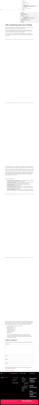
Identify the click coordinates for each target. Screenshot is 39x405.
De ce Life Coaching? (25, 3)
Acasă (22, 12)
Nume (6, 355)
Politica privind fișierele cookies (27, 401)
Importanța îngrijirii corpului (32, 380)
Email (6, 359)
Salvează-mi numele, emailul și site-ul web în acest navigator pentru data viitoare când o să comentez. (18, 368)
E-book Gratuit (24, 7)
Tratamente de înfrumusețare (29, 6)
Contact (23, 10)
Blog (23, 9)
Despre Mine (23, 13)
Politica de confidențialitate (27, 400)
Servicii (23, 4)
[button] (18, 11)
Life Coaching (25, 5)
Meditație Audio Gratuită (26, 8)
